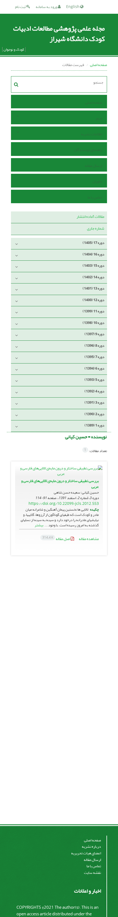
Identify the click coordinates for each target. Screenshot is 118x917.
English (73, 6)
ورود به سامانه (47, 6)
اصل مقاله (56, 539)
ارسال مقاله (93, 165)
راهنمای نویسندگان (88, 149)
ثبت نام (20, 6)
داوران (97, 181)
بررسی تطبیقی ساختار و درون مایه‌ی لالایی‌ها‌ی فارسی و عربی (60, 483)
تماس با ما (95, 197)
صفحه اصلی (98, 64)
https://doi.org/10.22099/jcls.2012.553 (64, 503)
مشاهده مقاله (89, 539)
